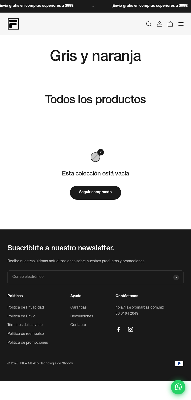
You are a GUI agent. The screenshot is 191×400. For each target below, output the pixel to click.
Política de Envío (21, 317)
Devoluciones (81, 317)
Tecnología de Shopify (57, 363)
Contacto (78, 325)
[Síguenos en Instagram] (130, 329)
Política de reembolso (25, 334)
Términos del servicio (25, 325)
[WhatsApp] (178, 387)
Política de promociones (27, 343)
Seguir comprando (95, 192)
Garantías (78, 308)
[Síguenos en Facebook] (119, 329)
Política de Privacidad (25, 308)
